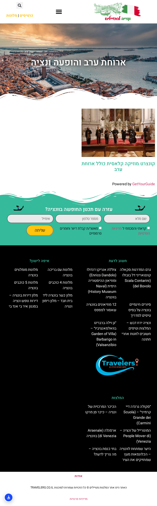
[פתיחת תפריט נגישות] (8, 497)
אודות (78, 476)
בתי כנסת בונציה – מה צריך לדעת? (102, 451)
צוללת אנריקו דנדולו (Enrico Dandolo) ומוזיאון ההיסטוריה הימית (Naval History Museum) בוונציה (101, 283)
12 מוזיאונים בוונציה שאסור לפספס (101, 307)
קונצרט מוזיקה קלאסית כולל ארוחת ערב (118, 166)
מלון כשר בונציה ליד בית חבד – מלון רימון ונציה (57, 301)
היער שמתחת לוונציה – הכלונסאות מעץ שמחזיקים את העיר (135, 454)
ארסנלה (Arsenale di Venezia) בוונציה (101, 433)
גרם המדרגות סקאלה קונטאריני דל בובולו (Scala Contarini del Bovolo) (135, 278)
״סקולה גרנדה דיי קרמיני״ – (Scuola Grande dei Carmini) (137, 415)
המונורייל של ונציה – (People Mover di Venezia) (135, 436)
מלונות (11, 15)
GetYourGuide (143, 184)
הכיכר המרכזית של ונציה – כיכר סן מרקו (100, 409)
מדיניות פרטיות (78, 499)
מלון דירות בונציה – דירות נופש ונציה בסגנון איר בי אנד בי (23, 301)
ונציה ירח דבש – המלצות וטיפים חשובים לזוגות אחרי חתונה (136, 331)
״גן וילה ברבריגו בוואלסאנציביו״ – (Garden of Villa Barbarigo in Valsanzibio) (103, 334)
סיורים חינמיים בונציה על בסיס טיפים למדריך (139, 310)
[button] (59, 12)
